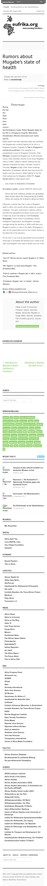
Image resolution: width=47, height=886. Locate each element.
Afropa (7, 681)
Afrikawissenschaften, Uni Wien (17, 803)
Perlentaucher (10, 641)
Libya (5, 431)
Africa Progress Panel (13, 672)
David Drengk (16, 79)
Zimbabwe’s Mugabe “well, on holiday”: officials (21, 281)
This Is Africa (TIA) (12, 659)
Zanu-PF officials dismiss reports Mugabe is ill (20, 258)
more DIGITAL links (12, 542)
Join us (15, 855)
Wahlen (22, 446)
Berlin (16, 417)
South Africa (23, 439)
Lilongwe (12, 431)
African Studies (11, 779)
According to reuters (10, 189)
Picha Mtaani (10, 720)
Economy (23, 421)
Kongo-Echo (10, 629)
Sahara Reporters (12, 647)
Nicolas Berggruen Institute (16, 714)
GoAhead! (9, 702)
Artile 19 (8, 623)
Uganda (6, 446)
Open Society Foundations (15, 717)
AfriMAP (8, 678)
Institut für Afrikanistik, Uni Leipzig (19, 820)
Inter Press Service (12, 626)
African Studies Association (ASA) (18, 782)
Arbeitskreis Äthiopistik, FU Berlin (18, 806)
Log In (18, 2)
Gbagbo (40, 424)
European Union (29, 424)
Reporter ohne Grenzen (14, 723)
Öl (4, 449)
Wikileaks (6, 156)
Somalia (14, 439)
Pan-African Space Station (15, 638)
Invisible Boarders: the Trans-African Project (22, 592)
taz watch (8, 650)
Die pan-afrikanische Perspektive (18, 760)
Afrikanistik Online (12, 797)
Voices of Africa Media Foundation (18, 741)
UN (11, 446)
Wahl (16, 446)
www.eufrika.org (8, 2)
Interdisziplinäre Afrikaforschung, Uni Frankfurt (24, 837)
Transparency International (15, 738)
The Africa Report (12, 653)
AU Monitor (9, 693)
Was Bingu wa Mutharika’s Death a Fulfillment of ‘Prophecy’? (11, 366)
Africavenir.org (10, 675)
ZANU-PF (34, 91)
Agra (6, 684)
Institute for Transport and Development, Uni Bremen (22, 833)
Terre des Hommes (12, 735)
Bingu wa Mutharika (27, 417)
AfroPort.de (9, 583)
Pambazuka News (12, 635)
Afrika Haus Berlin (12, 580)
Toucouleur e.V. (11, 601)
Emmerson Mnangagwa (20, 88)
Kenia (31, 428)
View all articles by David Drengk (34, 97)
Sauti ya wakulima (12, 729)
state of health (25, 91)
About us (7, 855)
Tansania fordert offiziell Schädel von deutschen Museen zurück (28, 468)
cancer (10, 88)
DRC (16, 421)
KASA (7, 711)
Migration (31, 431)
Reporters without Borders (15, 726)
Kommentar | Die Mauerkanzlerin (26, 493)
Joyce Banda (23, 428)
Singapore (17, 91)
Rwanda (40, 435)
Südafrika (13, 442)
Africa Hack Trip (11, 539)
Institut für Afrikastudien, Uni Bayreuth (20, 823)
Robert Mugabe (34, 88)
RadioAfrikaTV (10, 644)
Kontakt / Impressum (29, 855)
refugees (32, 435)
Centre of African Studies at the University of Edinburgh (22, 813)
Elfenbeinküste (8, 424)
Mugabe (14, 167)
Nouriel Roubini (11, 561)
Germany (6, 428)
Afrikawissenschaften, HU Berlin (17, 800)
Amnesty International (13, 687)
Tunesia (37, 442)
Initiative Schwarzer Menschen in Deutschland (23, 705)
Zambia (29, 446)
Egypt (30, 421)
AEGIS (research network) (15, 773)
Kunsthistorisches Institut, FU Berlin (19, 840)
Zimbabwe (41, 91)
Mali (25, 431)
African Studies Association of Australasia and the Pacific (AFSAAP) (23, 786)
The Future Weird (12, 656)
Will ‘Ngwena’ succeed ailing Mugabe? (17, 265)
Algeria (5, 417)
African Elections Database (15, 754)
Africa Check (10, 614)
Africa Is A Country (12, 617)
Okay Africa (9, 598)
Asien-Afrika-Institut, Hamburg (17, 809)
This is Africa (10, 564)
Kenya (37, 428)
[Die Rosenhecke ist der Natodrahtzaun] (7, 509)
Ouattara (6, 435)
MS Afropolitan (11, 526)
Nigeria (39, 431)
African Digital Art (12, 577)
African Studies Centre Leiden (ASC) (19, 791)
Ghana (14, 428)
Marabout (8, 595)
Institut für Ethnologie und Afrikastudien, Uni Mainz (23, 827)
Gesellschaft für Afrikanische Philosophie (21, 586)
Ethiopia (19, 424)
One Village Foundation (14, 545)
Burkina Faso (8, 421)
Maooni (8, 632)
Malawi (19, 431)
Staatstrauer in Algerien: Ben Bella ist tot (34, 364)
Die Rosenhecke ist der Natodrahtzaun (25, 7)
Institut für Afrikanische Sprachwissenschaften (23, 817)
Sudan (5, 442)
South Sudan (34, 439)
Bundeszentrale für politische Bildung (20, 757)
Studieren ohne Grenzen (14, 732)
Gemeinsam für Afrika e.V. (15, 696)
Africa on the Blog (12, 620)
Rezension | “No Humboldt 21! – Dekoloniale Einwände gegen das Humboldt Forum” (26, 482)
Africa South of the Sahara (15, 776)
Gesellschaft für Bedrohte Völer (17, 699)
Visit (41, 2)
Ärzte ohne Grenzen (13, 690)
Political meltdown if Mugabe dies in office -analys (22, 273)
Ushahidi (8, 548)
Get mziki (8, 589)
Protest (14, 435)
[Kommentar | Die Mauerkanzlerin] (7, 496)
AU (11, 417)
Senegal (6, 439)
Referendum (23, 435)
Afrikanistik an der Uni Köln (16, 794)
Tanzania (21, 442)
